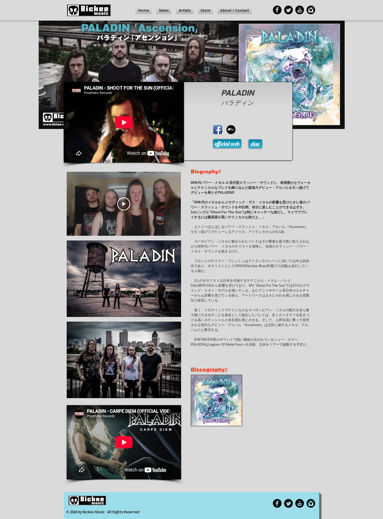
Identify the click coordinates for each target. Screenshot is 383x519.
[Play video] (123, 203)
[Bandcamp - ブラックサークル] (231, 129)
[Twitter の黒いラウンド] (288, 9)
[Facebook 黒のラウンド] (277, 9)
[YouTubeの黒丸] (299, 9)
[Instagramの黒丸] (310, 9)
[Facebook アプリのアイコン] (217, 129)
